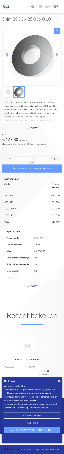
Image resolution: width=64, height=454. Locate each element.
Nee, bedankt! (32, 422)
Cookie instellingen (32, 415)
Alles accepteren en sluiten (32, 430)
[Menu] (40, 7)
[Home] (3, 6)
